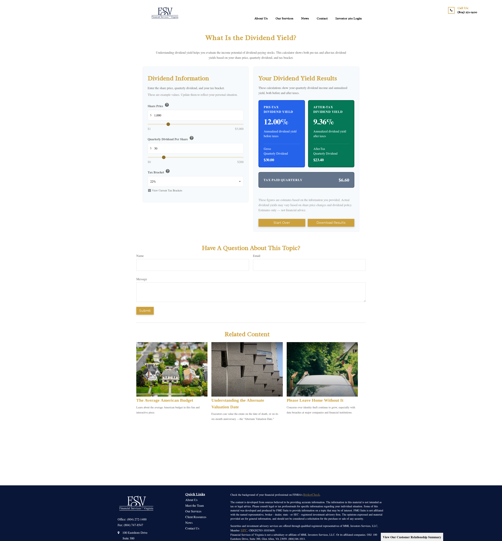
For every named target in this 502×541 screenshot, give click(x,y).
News (189, 522)
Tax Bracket (159, 171)
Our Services (193, 511)
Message (141, 279)
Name (140, 256)
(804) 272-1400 (136, 519)
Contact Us (192, 528)
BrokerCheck (311, 494)
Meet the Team (194, 505)
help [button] (167, 104)
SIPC (244, 530)
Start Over (282, 223)
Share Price (158, 105)
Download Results (330, 223)
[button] (261, 18)
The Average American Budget (164, 400)
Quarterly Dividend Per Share (171, 138)
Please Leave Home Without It (315, 400)
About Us (191, 500)
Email (256, 256)
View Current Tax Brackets (165, 190)
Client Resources (195, 517)
